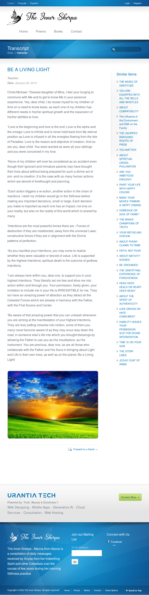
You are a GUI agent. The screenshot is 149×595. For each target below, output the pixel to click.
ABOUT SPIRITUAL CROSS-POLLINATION (127, 160)
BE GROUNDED (128, 265)
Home (23, 31)
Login (127, 3)
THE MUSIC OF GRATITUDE (128, 83)
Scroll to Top (135, 590)
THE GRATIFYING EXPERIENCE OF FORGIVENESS (129, 274)
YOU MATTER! (127, 150)
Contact (76, 31)
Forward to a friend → (85, 449)
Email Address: (80, 547)
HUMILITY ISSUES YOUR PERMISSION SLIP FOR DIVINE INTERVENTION (130, 329)
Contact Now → (130, 497)
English (10, 3)
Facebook (116, 542)
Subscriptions (111, 590)
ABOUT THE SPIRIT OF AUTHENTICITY (128, 299)
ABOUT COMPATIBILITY (129, 109)
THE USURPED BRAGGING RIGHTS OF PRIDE (128, 138)
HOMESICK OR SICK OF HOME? (129, 212)
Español (34, 3)
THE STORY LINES (126, 353)
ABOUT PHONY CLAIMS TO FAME (130, 243)
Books (58, 31)
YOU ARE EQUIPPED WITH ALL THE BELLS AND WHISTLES (129, 96)
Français (22, 3)
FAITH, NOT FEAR (130, 250)
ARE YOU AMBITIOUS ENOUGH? (126, 175)
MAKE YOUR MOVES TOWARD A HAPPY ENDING (130, 201)
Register (138, 3)
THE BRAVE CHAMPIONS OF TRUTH (129, 223)
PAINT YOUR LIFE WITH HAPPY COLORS (130, 188)
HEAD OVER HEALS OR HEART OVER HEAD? (130, 286)
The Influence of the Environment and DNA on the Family (128, 122)
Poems (41, 31)
